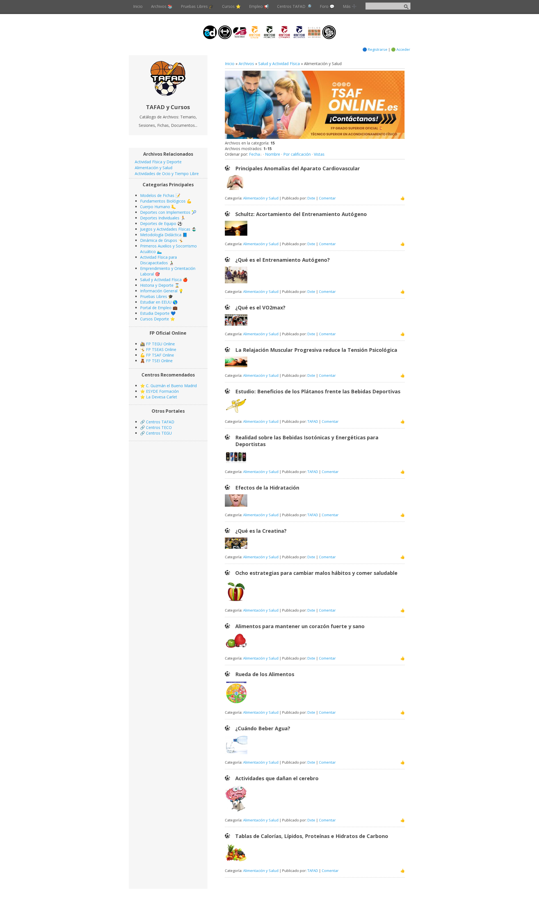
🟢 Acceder (400, 49)
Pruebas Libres (153, 296)
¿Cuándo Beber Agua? (262, 728)
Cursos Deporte (154, 319)
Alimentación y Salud (260, 198)
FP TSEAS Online (161, 349)
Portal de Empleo (156, 307)
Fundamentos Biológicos (163, 201)
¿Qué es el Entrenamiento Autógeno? (282, 259)
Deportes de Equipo (158, 223)
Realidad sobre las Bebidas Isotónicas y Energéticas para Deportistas (306, 440)
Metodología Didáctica (160, 234)
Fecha (254, 154)
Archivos (246, 63)
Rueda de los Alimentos (264, 674)
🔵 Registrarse (374, 49)
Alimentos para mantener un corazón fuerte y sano (300, 626)
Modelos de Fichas (157, 195)
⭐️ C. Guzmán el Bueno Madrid (168, 385)
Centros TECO (159, 427)
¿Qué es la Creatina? (261, 530)
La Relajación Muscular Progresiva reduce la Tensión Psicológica (316, 349)
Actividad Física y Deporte (158, 161)
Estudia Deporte (155, 313)
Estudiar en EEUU (156, 302)
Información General (158, 290)
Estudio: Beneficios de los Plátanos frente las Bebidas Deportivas (317, 391)
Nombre (272, 154)
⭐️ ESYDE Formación (159, 391)
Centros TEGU (159, 433)
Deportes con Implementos (165, 212)
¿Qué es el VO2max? (260, 307)
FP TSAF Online (160, 355)
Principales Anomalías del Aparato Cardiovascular (297, 168)
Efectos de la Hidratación (267, 487)
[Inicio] (168, 94)
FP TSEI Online (159, 360)
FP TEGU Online (160, 343)
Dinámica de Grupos (158, 240)
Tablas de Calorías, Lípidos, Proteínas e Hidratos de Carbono (311, 836)
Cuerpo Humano (155, 206)
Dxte (311, 198)
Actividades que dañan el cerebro (277, 778)
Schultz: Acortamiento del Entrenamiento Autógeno (301, 214)
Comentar (327, 198)
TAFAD (312, 421)
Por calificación (297, 154)
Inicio (229, 63)
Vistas (319, 154)
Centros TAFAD (160, 421)
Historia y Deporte (156, 285)
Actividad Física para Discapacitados (158, 259)
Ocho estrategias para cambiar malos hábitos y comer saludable (316, 573)
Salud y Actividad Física (279, 63)
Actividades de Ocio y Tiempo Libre (167, 173)
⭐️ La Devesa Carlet (158, 397)
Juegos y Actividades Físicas (165, 229)
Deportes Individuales (159, 218)
